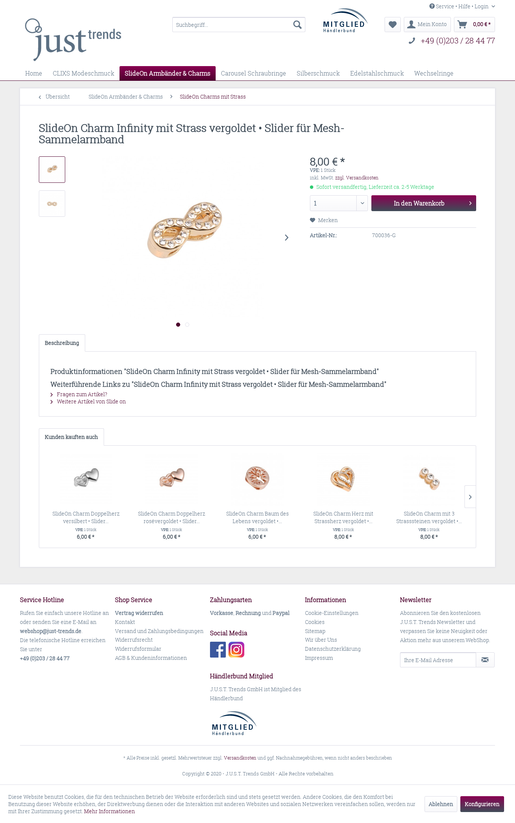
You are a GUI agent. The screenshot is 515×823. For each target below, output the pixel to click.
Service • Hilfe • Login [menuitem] (462, 6)
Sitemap (315, 631)
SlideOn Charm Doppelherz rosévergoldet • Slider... (171, 517)
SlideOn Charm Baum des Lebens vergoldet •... (257, 517)
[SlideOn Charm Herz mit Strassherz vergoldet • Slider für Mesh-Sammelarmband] (343, 479)
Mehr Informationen (109, 811)
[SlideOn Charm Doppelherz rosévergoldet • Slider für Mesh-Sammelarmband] (172, 479)
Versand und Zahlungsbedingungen (159, 631)
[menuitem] (238, 24)
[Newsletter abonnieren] (485, 659)
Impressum (319, 657)
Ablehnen (441, 804)
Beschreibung (62, 342)
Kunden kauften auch (71, 436)
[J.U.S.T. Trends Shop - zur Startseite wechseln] (73, 39)
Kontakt (125, 621)
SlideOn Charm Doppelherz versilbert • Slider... (86, 517)
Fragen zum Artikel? (81, 394)
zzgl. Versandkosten (357, 177)
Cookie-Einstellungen (332, 612)
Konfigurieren (482, 804)
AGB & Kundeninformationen (151, 657)
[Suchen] (297, 24)
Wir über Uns (321, 639)
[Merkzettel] (393, 24)
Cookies (315, 621)
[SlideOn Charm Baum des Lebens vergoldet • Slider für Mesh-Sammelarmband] (257, 479)
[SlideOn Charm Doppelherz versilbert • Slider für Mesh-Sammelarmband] (86, 479)
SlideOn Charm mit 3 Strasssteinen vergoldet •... (429, 517)
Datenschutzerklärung (333, 648)
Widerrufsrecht (134, 639)
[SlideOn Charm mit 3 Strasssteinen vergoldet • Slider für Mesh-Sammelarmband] (429, 479)
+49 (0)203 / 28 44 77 (458, 40)
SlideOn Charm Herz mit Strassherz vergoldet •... (343, 517)
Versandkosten (240, 758)
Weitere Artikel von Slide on (91, 401)
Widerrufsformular (138, 648)
